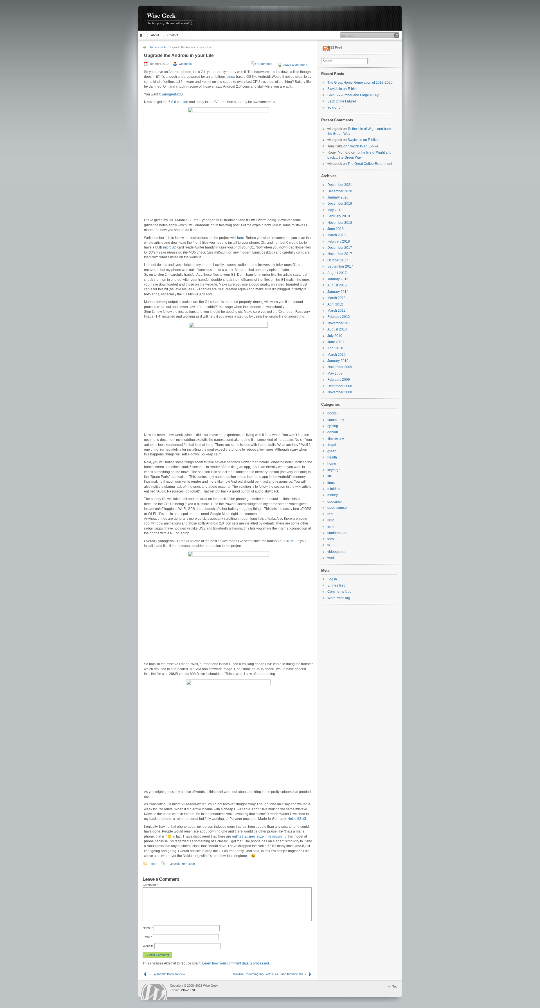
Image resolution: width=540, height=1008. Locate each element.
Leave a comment (295, 64)
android (175, 863)
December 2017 (339, 248)
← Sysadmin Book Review (167, 974)
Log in (332, 579)
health (332, 457)
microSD (169, 247)
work (331, 558)
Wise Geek (161, 15)
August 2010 (337, 329)
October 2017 (337, 260)
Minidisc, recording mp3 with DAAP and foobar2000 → (270, 974)
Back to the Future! (341, 101)
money (332, 495)
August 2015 (337, 285)
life (329, 476)
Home (142, 35)
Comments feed (339, 592)
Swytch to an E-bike (342, 89)
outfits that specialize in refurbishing (259, 836)
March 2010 (336, 355)
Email (147, 937)
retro (330, 520)
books (332, 413)
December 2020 (339, 191)
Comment (150, 884)
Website (148, 946)
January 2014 (337, 292)
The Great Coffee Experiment (370, 164)
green (331, 451)
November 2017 (339, 254)
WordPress (154, 992)
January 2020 (337, 197)
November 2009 (339, 367)
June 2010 (335, 342)
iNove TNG (189, 990)
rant (330, 514)
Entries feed (336, 585)
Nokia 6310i (296, 819)
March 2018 (336, 235)
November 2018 (339, 223)
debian (332, 432)
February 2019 (338, 216)
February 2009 (338, 380)
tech (163, 47)
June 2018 (335, 229)
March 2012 (336, 311)
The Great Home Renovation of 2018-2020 (360, 83)
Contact (172, 35)
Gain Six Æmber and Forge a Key (353, 95)
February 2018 (338, 241)
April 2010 (335, 348)
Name (148, 928)
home (331, 464)
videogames (336, 552)
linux (331, 483)
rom (184, 863)
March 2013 (336, 298)
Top (394, 986)
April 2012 (335, 304)
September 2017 (340, 266)
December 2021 (339, 185)
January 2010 (337, 361)
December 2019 (339, 204)
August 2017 (337, 273)
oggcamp (334, 501)
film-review (335, 439)
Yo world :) (335, 108)
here (240, 238)
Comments (264, 63)
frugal (331, 445)
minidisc (333, 489)
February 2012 (338, 317)
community (335, 420)
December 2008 (339, 386)
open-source (337, 508)
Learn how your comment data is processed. (236, 963)
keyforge (334, 470)
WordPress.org (338, 598)
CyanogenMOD (171, 94)
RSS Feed (335, 47)
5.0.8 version (178, 102)
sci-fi (330, 526)
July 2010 (334, 336)
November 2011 (339, 323)
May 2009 (335, 373)
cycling (332, 426)
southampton (337, 533)
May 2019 (335, 210)
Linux (230, 77)
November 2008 (339, 392)
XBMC (291, 541)
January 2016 (337, 279)
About (155, 35)
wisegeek (185, 63)
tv (328, 545)
